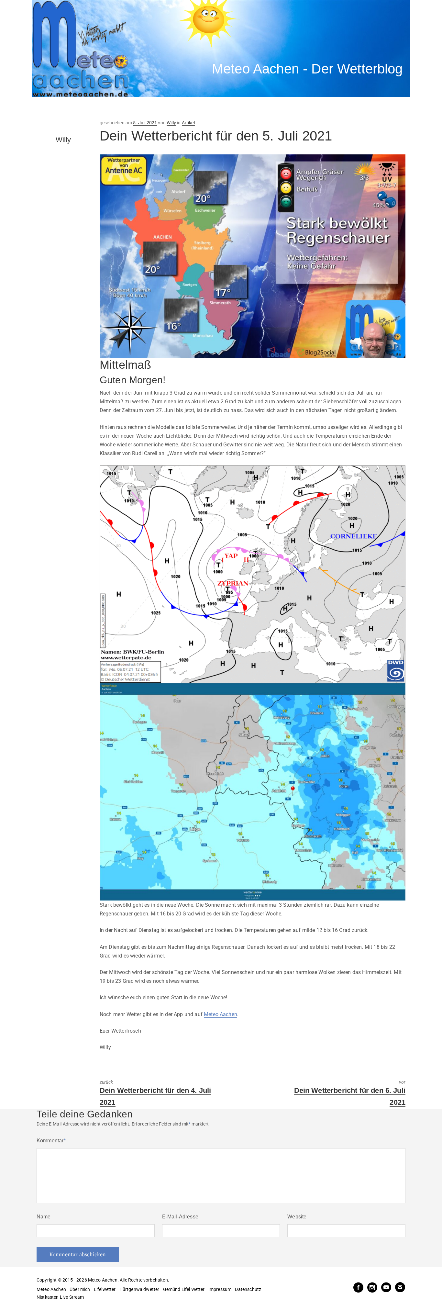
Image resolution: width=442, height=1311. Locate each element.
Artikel (188, 122)
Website (296, 1216)
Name (44, 1216)
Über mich (80, 1289)
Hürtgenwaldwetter (139, 1289)
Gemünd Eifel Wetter (184, 1289)
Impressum (219, 1289)
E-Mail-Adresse (180, 1216)
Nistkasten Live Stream (60, 1297)
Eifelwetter (105, 1289)
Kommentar (51, 1140)
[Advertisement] (151, 108)
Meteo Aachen (220, 1014)
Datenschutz (248, 1289)
